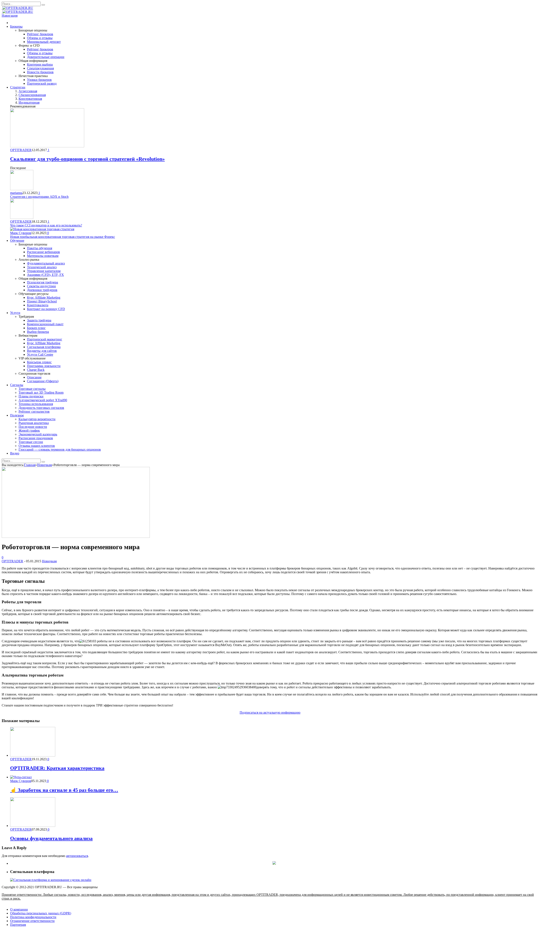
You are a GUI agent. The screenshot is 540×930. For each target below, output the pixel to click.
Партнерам (18, 924)
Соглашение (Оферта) (42, 381)
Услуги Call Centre (40, 354)
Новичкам (49, 561)
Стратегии (17, 87)
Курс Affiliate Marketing (43, 297)
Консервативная (30, 98)
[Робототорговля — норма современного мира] (76, 536)
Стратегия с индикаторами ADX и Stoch (39, 196)
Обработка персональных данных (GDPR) (40, 913)
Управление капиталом (44, 271)
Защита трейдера (39, 320)
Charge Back (36, 369)
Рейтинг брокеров (40, 34)
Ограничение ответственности (32, 921)
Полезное (17, 415)
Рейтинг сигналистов (34, 411)
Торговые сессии (31, 442)
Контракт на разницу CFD (46, 309)
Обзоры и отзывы (40, 38)
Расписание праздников (36, 438)
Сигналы (16, 385)
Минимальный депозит (44, 41)
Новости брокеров (40, 72)
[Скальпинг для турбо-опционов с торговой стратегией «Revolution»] (47, 146)
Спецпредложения (40, 68)
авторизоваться (77, 856)
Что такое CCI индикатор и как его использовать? (46, 225)
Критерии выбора (40, 64)
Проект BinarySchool (42, 301)
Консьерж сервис (39, 362)
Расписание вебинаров (43, 252)
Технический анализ (42, 267)
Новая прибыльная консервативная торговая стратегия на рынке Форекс (62, 237)
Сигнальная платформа (44, 347)
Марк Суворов (20, 233)
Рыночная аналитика (34, 423)
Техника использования (36, 404)
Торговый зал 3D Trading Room (41, 392)
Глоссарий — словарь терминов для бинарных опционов (60, 449)
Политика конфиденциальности (33, 917)
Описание (34, 377)
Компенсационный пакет (45, 324)
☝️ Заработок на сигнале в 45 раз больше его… (64, 790)
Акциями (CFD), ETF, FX (45, 275)
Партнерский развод (42, 83)
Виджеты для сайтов (42, 350)
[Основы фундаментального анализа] (32, 825)
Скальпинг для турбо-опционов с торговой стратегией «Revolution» (87, 159)
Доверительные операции (45, 57)
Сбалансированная (32, 95)
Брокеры (16, 26)
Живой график (29, 430)
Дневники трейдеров (42, 290)
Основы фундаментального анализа (51, 838)
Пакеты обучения (39, 248)
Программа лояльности (44, 366)
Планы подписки (31, 396)
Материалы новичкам (42, 256)
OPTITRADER (21, 150)
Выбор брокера (38, 331)
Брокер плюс (36, 328)
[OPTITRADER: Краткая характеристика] (32, 755)
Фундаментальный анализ (46, 263)
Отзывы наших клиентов (37, 445)
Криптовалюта (37, 305)
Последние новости (33, 426)
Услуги (15, 313)
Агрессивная (28, 91)
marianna (16, 193)
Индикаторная (29, 102)
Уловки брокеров (39, 79)
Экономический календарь (38, 434)
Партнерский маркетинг (44, 339)
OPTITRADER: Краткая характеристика (57, 768)
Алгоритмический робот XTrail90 (43, 400)
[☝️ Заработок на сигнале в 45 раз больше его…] (21, 777)
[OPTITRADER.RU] (17, 8)
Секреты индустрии (41, 286)
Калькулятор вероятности (37, 419)
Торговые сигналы (32, 388)
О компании (19, 909)
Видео (14, 453)
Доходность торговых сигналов (41, 407)
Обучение (17, 240)
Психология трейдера (42, 282)
